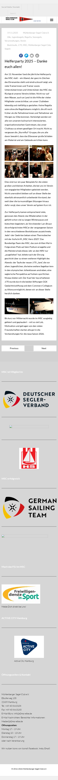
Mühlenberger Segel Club (39, 45)
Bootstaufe (12, 45)
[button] (21, 56)
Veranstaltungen (12, 41)
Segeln (8, 49)
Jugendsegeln (18, 37)
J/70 (20, 45)
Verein (23, 41)
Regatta (28, 37)
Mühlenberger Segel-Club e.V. (36, 33)
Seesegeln (37, 37)
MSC (25, 45)
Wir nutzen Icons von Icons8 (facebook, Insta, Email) (26, 748)
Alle (9, 37)
